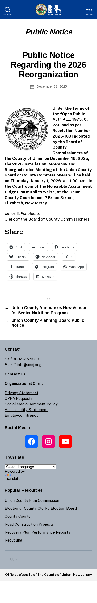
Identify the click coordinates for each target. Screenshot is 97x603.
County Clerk (35, 508)
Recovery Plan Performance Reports (37, 532)
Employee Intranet (21, 415)
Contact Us (15, 374)
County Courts (17, 516)
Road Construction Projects (29, 524)
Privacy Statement (21, 393)
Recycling (13, 540)
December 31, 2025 (51, 86)
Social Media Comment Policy (31, 404)
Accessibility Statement (26, 410)
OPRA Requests (18, 398)
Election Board (64, 508)
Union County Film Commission (32, 500)
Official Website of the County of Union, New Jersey (48, 575)
